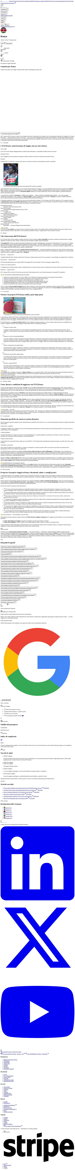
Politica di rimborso (8, 1124)
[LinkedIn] (37, 900)
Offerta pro (3, 15)
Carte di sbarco (7, 1077)
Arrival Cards (7, 1063)
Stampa (5, 1121)
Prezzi (7, 15)
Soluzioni (3, 14)
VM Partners (6, 1061)
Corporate (6, 1089)
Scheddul (6, 1065)
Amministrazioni (7, 1093)
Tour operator (7, 1087)
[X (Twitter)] (37, 974)
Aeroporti (6, 1092)
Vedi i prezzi (9, 43)
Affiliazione (6, 1120)
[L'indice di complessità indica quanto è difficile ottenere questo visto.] (1, 740)
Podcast (7, 1103)
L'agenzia (6, 1117)
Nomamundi (6, 1062)
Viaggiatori (6, 1096)
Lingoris (5, 1066)
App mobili (6, 1067)
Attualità (11, 15)
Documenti (3, 11)
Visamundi (3, 26)
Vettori (5, 1091)
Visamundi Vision (9, 1069)
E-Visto (5, 1074)
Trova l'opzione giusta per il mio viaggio (9, 133)
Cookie (5, 1168)
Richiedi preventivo (8, 1112)
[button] (37, 79)
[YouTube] (37, 1048)
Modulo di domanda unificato (10, 1059)
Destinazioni (3, 9)
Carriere (5, 1118)
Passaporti (6, 1078)
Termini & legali (7, 1165)
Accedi (2, 18)
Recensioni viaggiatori (10, 1109)
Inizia (2, 43)
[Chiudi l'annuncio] (2, 5)
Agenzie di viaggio (8, 1088)
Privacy (5, 1166)
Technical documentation (9, 1105)
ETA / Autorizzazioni (8, 1076)
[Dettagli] (2, 73)
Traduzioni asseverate (8, 1081)
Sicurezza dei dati (8, 1107)
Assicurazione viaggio (9, 1080)
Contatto (5, 1122)
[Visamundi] (4, 7)
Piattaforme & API (8, 1094)
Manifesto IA (7, 1106)
